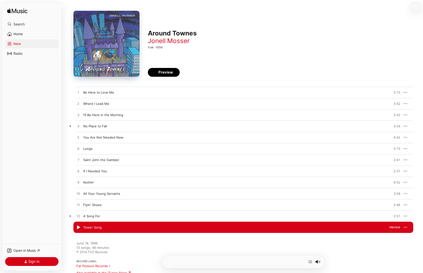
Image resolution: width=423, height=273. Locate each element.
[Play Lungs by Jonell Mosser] (78, 149)
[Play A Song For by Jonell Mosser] (78, 216)
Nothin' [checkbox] (88, 182)
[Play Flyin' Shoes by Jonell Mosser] (78, 205)
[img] (17, 11)
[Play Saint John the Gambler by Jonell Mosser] (78, 160)
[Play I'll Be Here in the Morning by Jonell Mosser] (78, 115)
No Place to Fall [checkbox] (95, 126)
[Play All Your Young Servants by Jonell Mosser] (78, 194)
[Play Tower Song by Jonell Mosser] (78, 227)
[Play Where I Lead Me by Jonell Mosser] (78, 104)
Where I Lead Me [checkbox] (96, 104)
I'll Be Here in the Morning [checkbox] (103, 115)
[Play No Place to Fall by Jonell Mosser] (78, 126)
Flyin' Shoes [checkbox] (92, 205)
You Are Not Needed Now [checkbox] (103, 137)
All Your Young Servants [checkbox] (101, 194)
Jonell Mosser (169, 40)
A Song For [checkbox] (91, 216)
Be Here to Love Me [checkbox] (98, 92)
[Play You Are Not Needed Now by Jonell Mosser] (78, 137)
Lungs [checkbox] (88, 149)
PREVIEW (394, 92)
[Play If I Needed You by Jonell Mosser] (78, 171)
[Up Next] (310, 261)
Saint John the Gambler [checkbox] (101, 160)
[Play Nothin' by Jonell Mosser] (78, 182)
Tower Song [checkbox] (92, 227)
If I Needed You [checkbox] (95, 171)
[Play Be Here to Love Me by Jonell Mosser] (78, 92)
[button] (31, 24)
